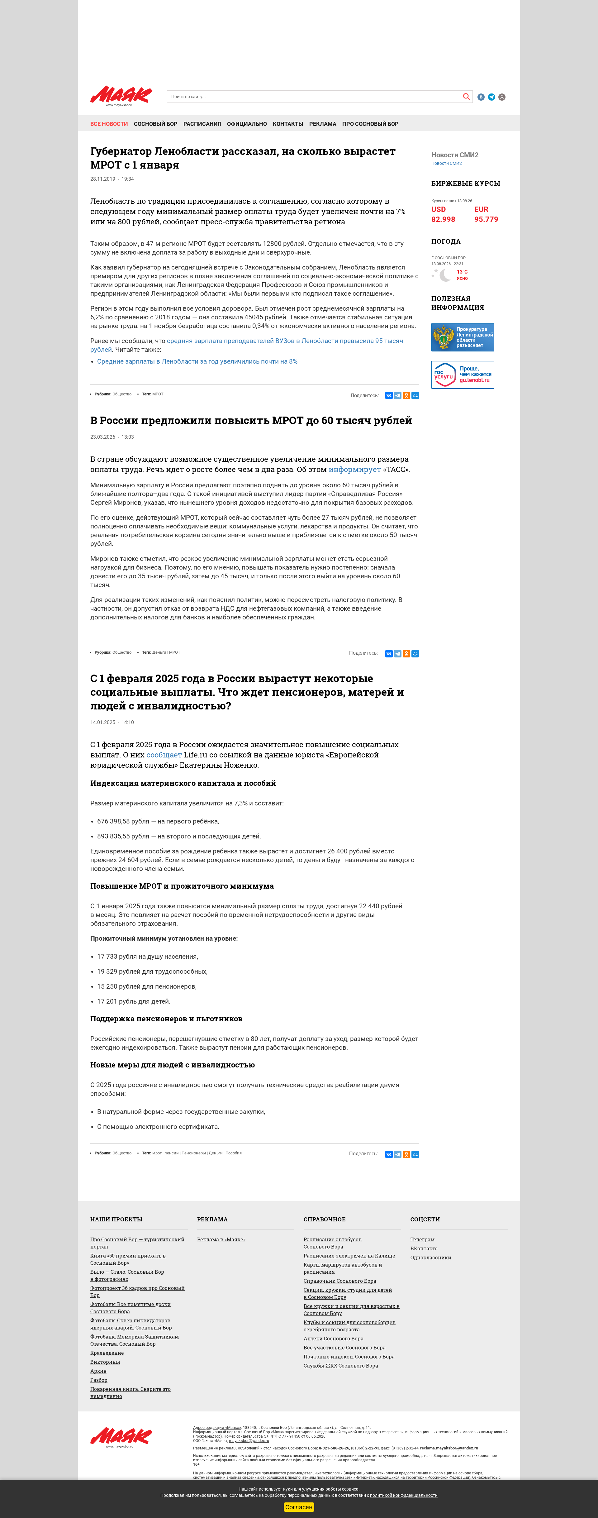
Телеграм (422, 1239)
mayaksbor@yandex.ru (249, 1440)
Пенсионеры (194, 1153)
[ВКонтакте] (389, 395)
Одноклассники (431, 1257)
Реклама (322, 124)
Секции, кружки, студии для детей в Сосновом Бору (348, 1293)
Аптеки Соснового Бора (333, 1338)
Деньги (159, 652)
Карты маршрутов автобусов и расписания (343, 1268)
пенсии (171, 1153)
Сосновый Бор (156, 124)
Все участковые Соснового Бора (345, 1347)
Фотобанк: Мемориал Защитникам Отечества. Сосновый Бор (134, 1340)
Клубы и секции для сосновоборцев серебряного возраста (350, 1326)
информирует (355, 469)
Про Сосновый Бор (370, 124)
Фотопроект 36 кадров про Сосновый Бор (137, 1291)
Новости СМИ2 (446, 163)
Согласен (299, 1507)
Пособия (233, 1153)
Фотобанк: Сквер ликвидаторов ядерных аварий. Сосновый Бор (131, 1324)
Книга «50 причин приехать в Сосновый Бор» (128, 1259)
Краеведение (107, 1352)
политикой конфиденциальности (404, 1495)
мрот (157, 1153)
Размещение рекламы (214, 1448)
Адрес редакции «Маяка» (217, 1427)
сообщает (164, 755)
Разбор (98, 1380)
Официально (247, 124)
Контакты (288, 124)
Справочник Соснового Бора (340, 1280)
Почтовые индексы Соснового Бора (349, 1356)
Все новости (109, 124)
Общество (121, 394)
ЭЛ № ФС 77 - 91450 (282, 1436)
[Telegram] (397, 395)
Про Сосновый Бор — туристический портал (137, 1243)
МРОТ (158, 394)
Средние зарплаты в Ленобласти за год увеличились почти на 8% (197, 361)
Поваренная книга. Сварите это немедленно (130, 1392)
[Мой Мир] (415, 395)
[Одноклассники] (406, 395)
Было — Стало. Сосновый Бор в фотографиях (127, 1275)
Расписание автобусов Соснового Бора (333, 1243)
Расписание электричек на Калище (349, 1255)
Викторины (105, 1361)
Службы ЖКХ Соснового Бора (341, 1365)
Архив (98, 1371)
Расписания (202, 124)
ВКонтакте (424, 1248)
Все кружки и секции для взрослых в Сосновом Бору (352, 1309)
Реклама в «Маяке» (221, 1239)
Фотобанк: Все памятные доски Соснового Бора (130, 1308)
